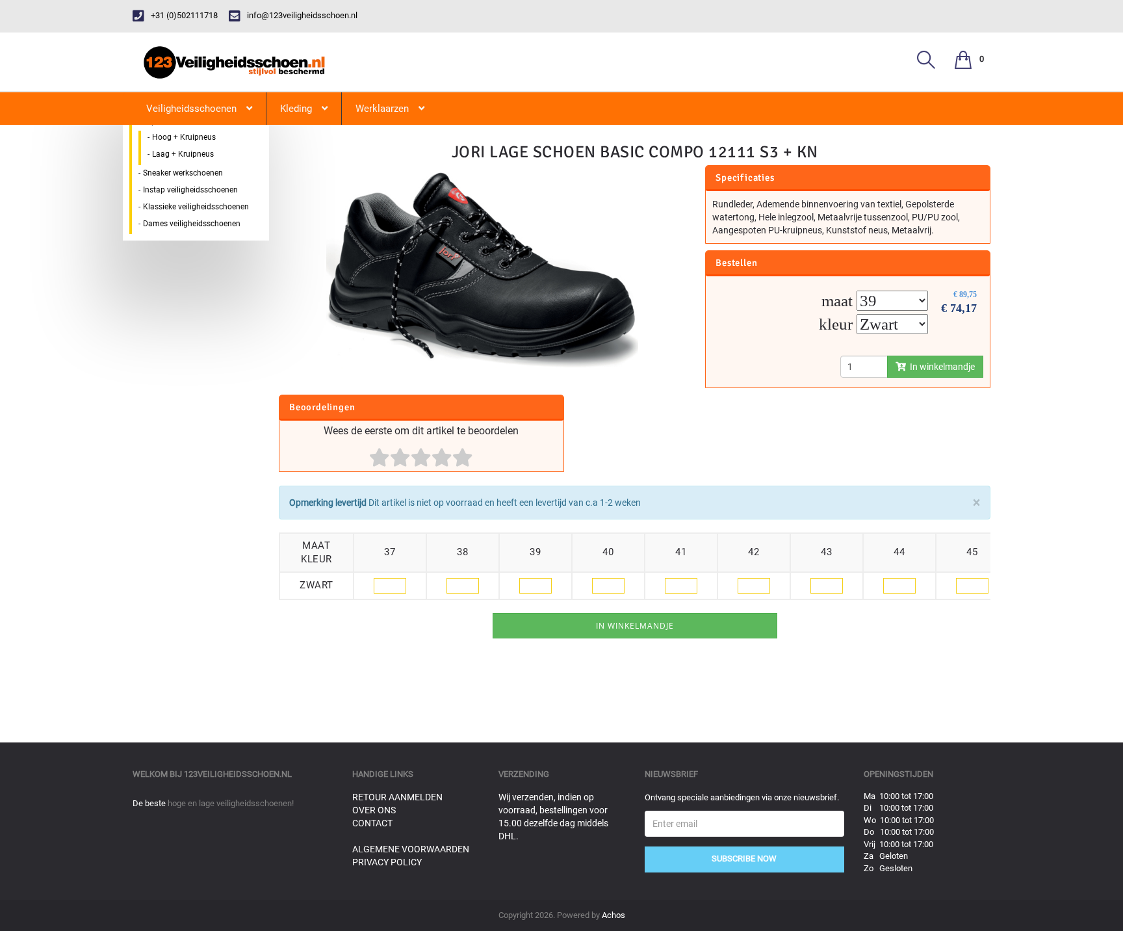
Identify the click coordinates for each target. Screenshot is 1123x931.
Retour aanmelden (397, 797)
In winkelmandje (940, 366)
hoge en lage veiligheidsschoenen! (231, 803)
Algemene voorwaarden (410, 849)
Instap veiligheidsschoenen (190, 189)
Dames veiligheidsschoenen (191, 223)
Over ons (374, 810)
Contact (372, 823)
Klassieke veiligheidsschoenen (196, 206)
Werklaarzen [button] (382, 108)
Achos (613, 915)
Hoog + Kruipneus (184, 137)
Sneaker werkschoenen (183, 172)
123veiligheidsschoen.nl (238, 774)
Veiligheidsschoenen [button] (191, 108)
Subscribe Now (744, 858)
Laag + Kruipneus (183, 154)
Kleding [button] (296, 108)
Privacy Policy (387, 862)
